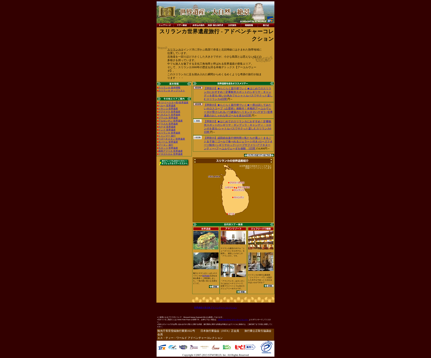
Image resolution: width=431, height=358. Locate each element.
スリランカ (174, 49)
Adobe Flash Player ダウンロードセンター (233, 319)
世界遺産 (206, 276)
